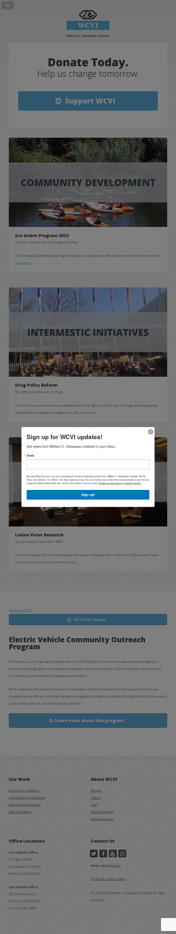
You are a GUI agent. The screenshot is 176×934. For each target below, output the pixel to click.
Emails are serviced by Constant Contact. (120, 483)
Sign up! (88, 495)
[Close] (150, 432)
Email (30, 455)
